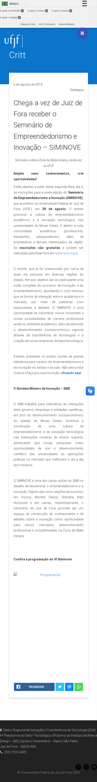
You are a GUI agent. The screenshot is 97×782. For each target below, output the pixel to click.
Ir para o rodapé (10, 17)
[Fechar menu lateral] (82, 33)
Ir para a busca (61, 10)
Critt (17, 55)
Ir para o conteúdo (11, 10)
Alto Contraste (47, 24)
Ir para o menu (37, 10)
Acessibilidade (66, 24)
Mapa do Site (28, 24)
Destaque (76, 90)
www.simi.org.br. (67, 253)
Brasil (9, 4)
